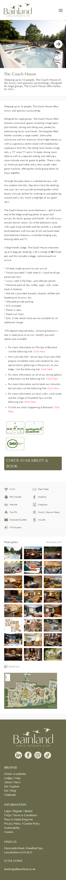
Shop (13, 790)
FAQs (7, 815)
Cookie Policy (31, 823)
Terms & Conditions (25, 815)
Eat (6, 790)
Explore (14, 786)
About (8, 782)
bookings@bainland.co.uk (19, 869)
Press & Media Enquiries (18, 819)
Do (6, 786)
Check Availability (15, 774)
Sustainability (12, 827)
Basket (28, 811)
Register (18, 811)
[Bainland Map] (30, 708)
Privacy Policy (12, 823)
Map (17, 778)
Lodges (8, 778)
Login (7, 811)
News (17, 782)
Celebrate (10, 794)
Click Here (39, 351)
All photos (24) (54, 542)
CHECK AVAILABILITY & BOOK (27, 463)
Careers (8, 832)
